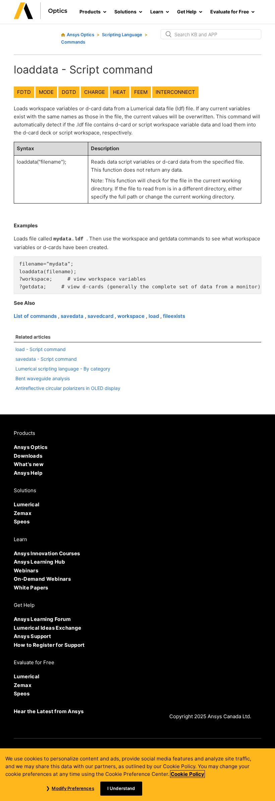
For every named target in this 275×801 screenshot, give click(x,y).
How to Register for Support (49, 645)
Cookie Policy (187, 774)
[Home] (40, 17)
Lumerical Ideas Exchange (47, 628)
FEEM (141, 92)
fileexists (174, 316)
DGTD (69, 92)
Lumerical (27, 504)
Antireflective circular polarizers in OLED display (67, 388)
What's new (29, 464)
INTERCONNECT (175, 92)
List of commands (36, 316)
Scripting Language (122, 34)
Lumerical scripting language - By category (62, 368)
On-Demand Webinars (42, 579)
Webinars (26, 570)
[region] (137, 774)
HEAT (119, 92)
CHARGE (94, 92)
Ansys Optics (80, 34)
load (154, 316)
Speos (22, 521)
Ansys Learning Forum (42, 619)
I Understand (121, 788)
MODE (46, 92)
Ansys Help (28, 473)
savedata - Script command (46, 359)
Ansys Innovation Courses (47, 553)
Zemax (23, 513)
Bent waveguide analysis (42, 378)
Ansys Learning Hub (39, 562)
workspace (131, 316)
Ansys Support (32, 636)
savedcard (101, 316)
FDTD (24, 92)
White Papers (31, 587)
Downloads (28, 456)
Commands (73, 42)
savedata (73, 316)
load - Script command (40, 349)
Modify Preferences (73, 788)
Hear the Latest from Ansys (49, 711)
